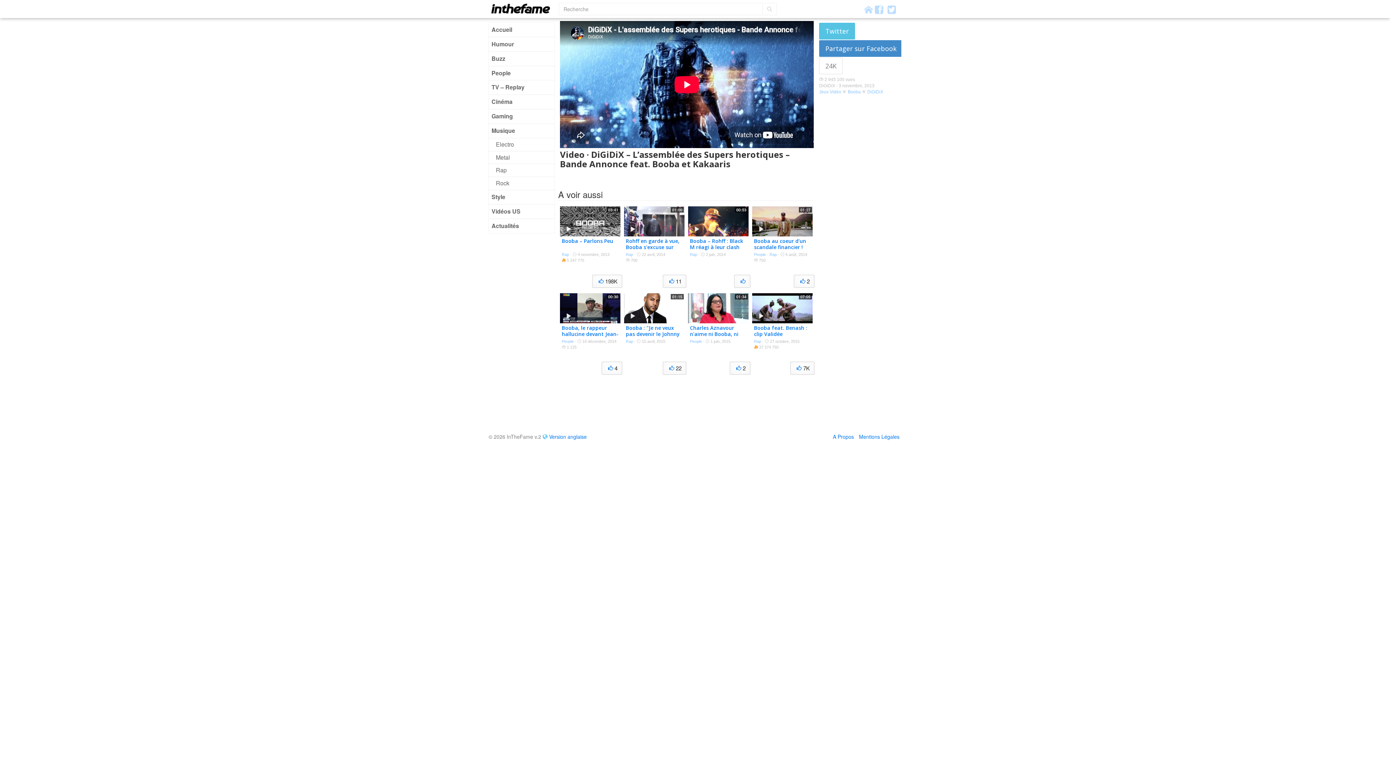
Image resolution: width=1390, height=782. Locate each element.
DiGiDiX (875, 91)
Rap (501, 170)
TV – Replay (508, 87)
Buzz (498, 58)
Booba (854, 91)
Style (498, 197)
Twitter (837, 31)
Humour (503, 44)
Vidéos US (506, 211)
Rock (502, 183)
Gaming (502, 116)
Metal (503, 157)
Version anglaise (568, 436)
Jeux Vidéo (830, 91)
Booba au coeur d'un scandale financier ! (780, 244)
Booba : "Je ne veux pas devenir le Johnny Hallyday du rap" (653, 334)
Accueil (502, 29)
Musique (503, 130)
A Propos (843, 436)
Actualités (505, 226)
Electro (505, 144)
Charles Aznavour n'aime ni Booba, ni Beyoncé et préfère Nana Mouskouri (714, 336)
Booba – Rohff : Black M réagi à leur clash (716, 244)
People (501, 73)
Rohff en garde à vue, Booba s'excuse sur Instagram (652, 247)
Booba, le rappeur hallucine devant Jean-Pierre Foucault (590, 334)
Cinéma (502, 101)
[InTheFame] (523, 8)
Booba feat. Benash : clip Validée (780, 330)
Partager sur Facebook (861, 48)
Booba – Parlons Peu (587, 240)
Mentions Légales (879, 436)
